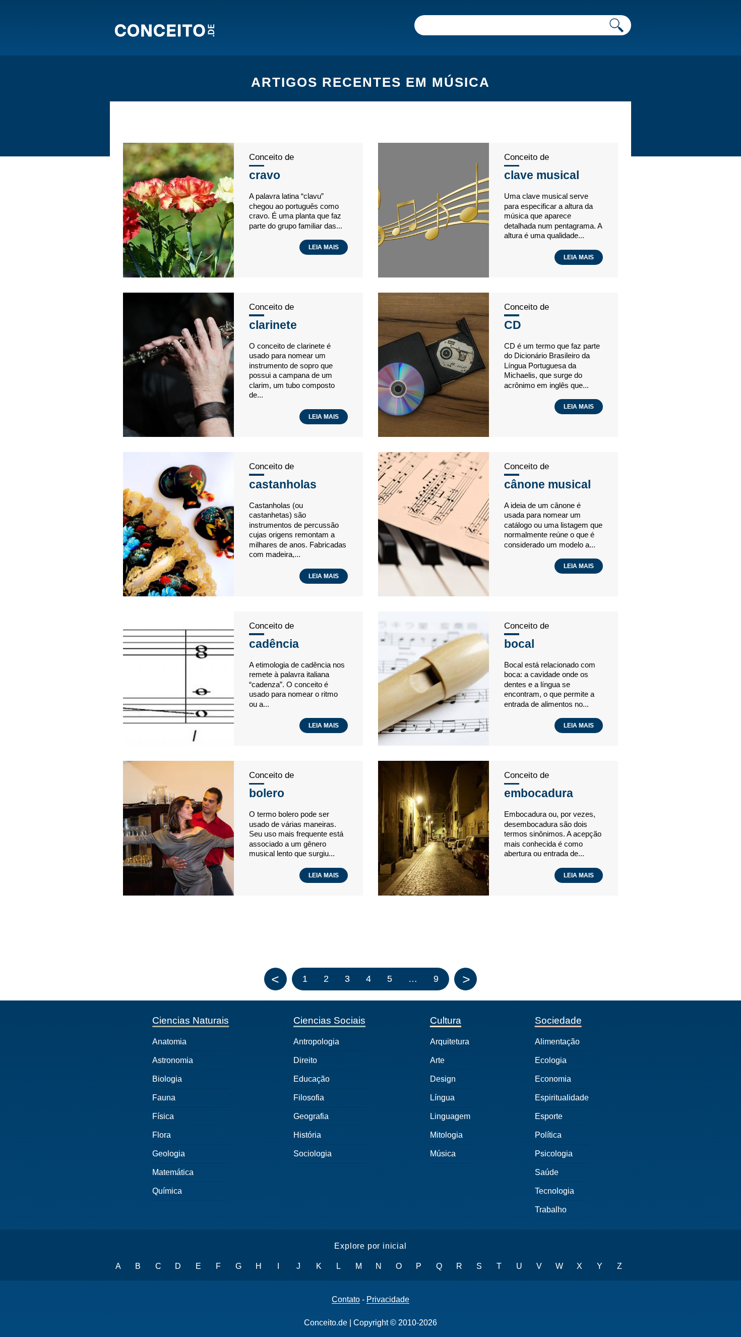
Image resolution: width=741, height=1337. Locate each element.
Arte (437, 1060)
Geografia (311, 1116)
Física (163, 1116)
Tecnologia (554, 1191)
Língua (442, 1097)
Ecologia (551, 1060)
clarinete (273, 324)
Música (443, 1153)
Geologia (168, 1153)
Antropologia (316, 1041)
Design (443, 1079)
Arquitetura (449, 1041)
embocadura (538, 793)
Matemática (173, 1172)
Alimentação (557, 1041)
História (307, 1135)
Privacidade (387, 1300)
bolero (266, 793)
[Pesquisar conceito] (616, 25)
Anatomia (169, 1041)
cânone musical (547, 484)
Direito (305, 1060)
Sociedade (558, 1020)
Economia (553, 1079)
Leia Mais (323, 247)
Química (167, 1191)
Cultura (445, 1020)
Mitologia (446, 1135)
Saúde (547, 1172)
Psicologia (554, 1153)
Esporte (549, 1116)
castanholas (283, 484)
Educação (311, 1079)
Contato (346, 1300)
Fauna (163, 1097)
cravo (264, 175)
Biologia (167, 1079)
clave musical (541, 175)
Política (548, 1135)
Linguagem (450, 1116)
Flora (161, 1135)
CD (512, 324)
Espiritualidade (562, 1097)
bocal (519, 643)
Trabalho (551, 1209)
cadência (274, 643)
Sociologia (312, 1153)
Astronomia (172, 1060)
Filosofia (308, 1097)
